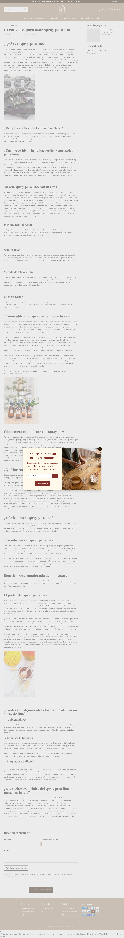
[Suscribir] (55, 476)
